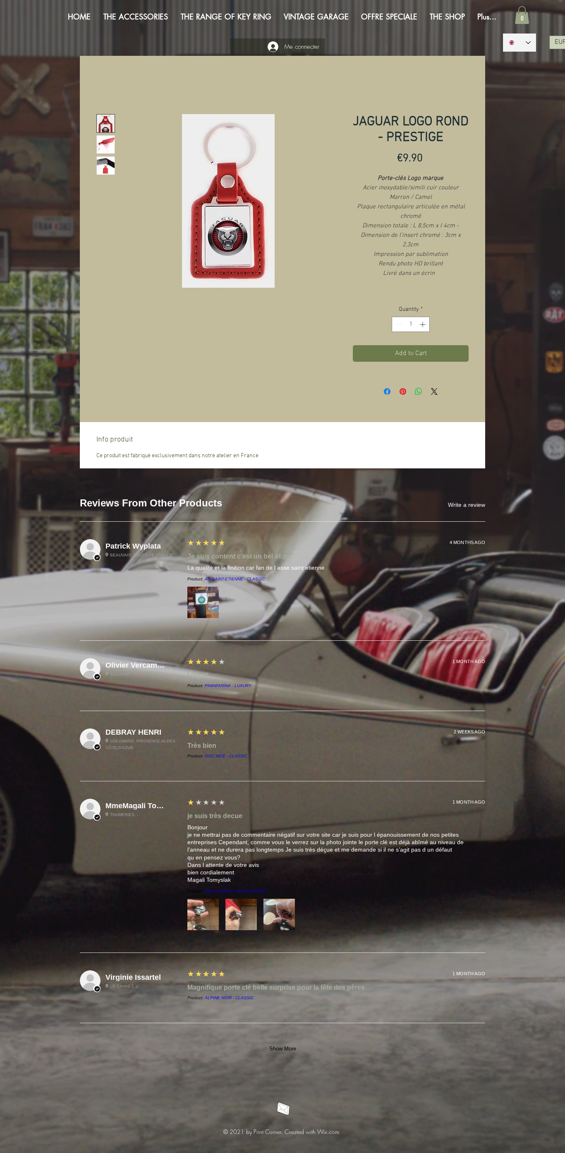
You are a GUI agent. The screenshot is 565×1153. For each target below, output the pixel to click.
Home (104, 85)
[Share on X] (434, 393)
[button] (522, 15)
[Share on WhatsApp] (419, 393)
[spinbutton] (410, 325)
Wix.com (328, 515)
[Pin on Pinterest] (403, 393)
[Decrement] (398, 325)
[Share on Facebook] (387, 393)
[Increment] (423, 325)
